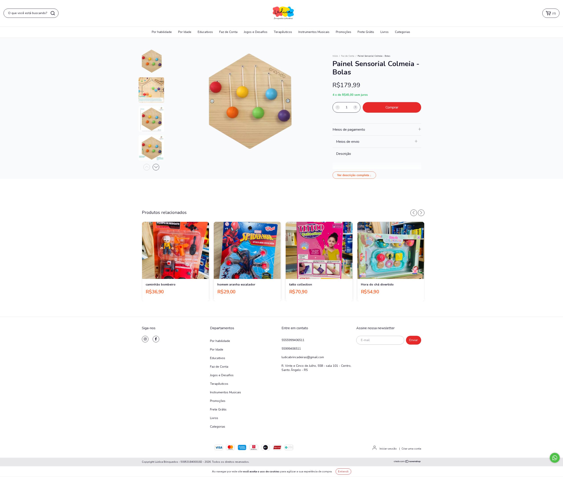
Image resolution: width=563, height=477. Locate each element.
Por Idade (184, 32)
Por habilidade (162, 32)
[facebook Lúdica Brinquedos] (156, 339)
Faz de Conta (228, 32)
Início (335, 56)
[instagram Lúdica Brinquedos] (145, 339)
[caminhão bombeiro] (175, 250)
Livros (384, 32)
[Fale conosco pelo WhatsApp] (555, 458)
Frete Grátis (366, 32)
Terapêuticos (283, 32)
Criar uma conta (411, 448)
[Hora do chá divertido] (390, 250)
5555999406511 (293, 340)
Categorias (402, 32)
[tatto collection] (319, 250)
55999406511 (291, 349)
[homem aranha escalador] (247, 250)
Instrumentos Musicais (313, 32)
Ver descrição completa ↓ (354, 175)
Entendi (343, 471)
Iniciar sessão (388, 448)
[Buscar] (52, 13)
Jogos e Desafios (255, 32)
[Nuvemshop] (407, 462)
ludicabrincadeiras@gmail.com (303, 357)
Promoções (343, 32)
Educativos (205, 32)
